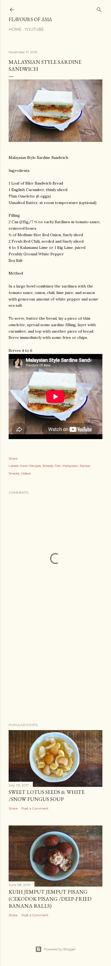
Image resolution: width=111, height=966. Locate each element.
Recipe (85, 466)
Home (15, 29)
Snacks (14, 473)
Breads (48, 466)
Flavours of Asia (30, 19)
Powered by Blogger (60, 949)
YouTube (34, 29)
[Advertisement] (55, 671)
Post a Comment (35, 808)
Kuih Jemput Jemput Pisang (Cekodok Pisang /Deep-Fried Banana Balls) (50, 898)
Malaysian (70, 466)
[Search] (99, 8)
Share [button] (13, 458)
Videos (26, 473)
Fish (58, 466)
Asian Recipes (30, 466)
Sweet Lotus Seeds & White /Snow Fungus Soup (47, 795)
